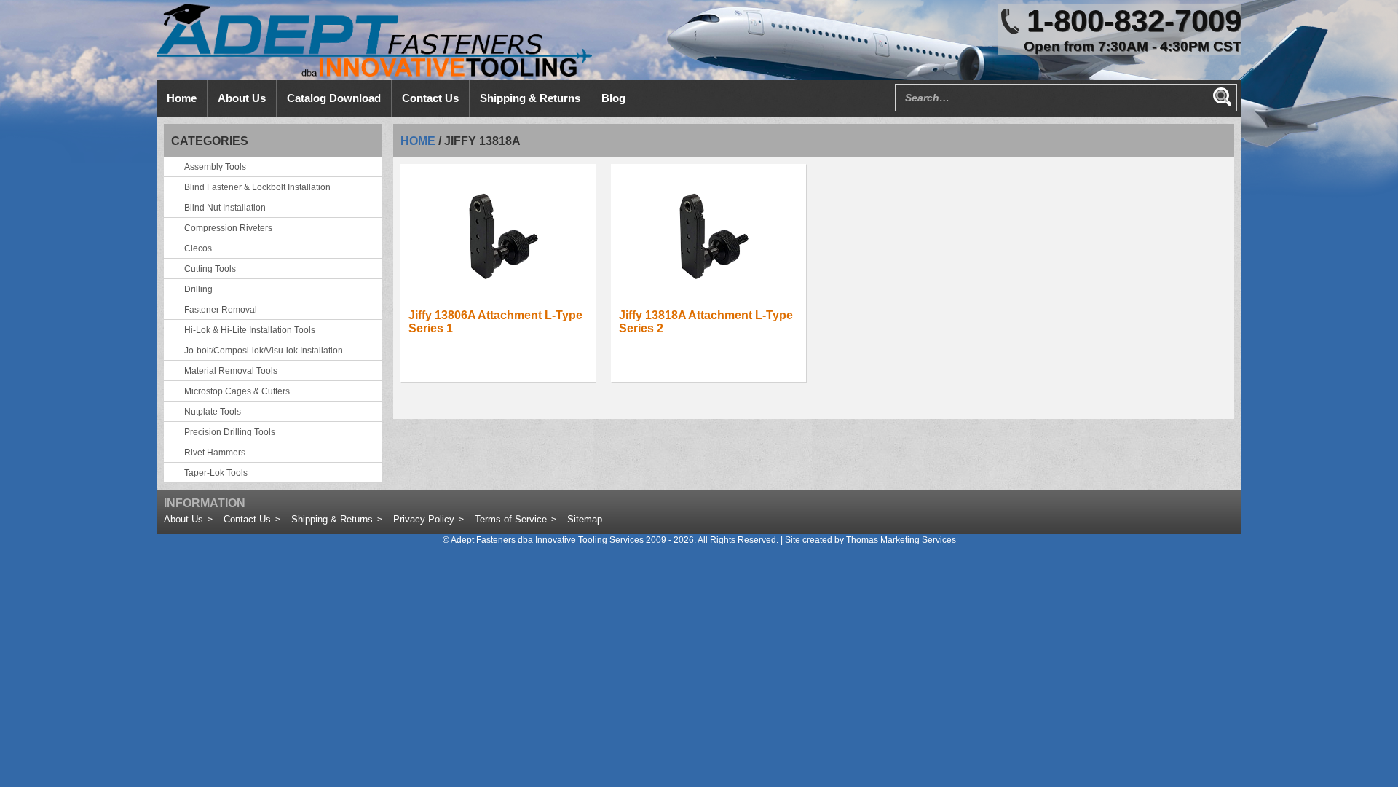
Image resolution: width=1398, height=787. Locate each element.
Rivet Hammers (214, 452)
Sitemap (584, 519)
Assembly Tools (215, 167)
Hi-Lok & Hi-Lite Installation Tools (249, 330)
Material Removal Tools (230, 371)
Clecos (198, 248)
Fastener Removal (220, 310)
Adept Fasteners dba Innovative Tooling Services (547, 540)
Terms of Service (511, 519)
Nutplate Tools (212, 412)
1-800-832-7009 (1134, 21)
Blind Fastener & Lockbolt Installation (257, 187)
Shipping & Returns (332, 519)
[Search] (1221, 96)
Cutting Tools (210, 269)
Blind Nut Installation (225, 208)
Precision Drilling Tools (229, 432)
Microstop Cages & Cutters (237, 391)
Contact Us (247, 519)
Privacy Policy (423, 519)
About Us (183, 519)
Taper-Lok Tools (216, 473)
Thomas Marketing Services (901, 540)
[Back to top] (1347, 736)
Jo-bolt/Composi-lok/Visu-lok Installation (263, 350)
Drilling (198, 289)
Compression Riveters (228, 228)
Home (417, 141)
